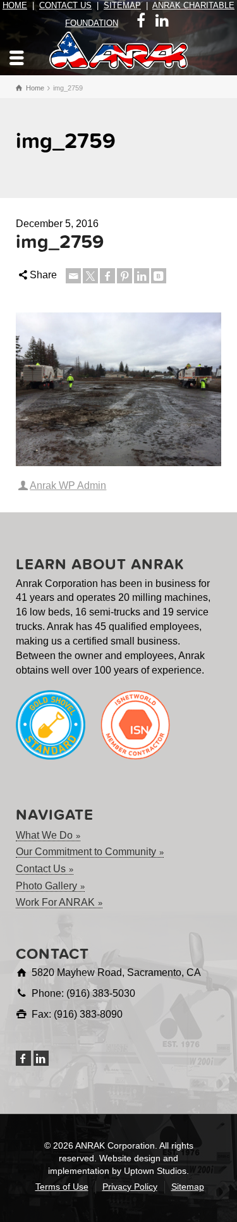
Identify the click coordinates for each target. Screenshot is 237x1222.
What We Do (44, 835)
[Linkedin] (141, 275)
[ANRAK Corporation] (118, 49)
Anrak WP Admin (68, 485)
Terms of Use (61, 1187)
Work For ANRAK (55, 902)
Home (15, 5)
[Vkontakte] (158, 275)
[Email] (73, 275)
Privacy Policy (129, 1187)
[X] (90, 275)
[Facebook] (107, 275)
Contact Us (65, 5)
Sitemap (122, 5)
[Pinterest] (124, 275)
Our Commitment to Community (86, 851)
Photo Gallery (46, 885)
